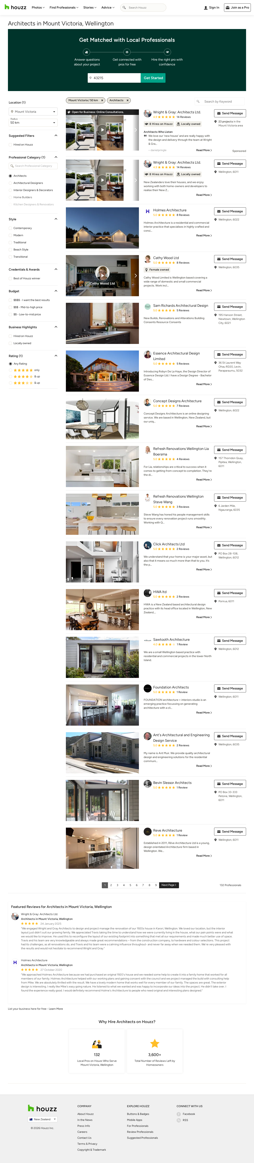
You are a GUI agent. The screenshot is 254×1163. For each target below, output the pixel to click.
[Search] (124, 8)
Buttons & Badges (138, 1114)
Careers (82, 1132)
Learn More (56, 1009)
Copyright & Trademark (91, 1149)
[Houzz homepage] (15, 6)
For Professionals (137, 1126)
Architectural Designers (28, 183)
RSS (185, 1120)
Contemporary (22, 228)
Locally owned (22, 343)
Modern (18, 235)
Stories (88, 7)
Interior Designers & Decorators (33, 190)
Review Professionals (140, 1132)
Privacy (92, 1144)
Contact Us (84, 1138)
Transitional (20, 256)
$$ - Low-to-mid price (27, 314)
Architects (20, 176)
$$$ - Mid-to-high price (27, 307)
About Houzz (85, 1114)
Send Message (232, 113)
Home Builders (22, 197)
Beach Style (20, 249)
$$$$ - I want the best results (31, 300)
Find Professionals (62, 7)
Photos (37, 7)
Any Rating (20, 363)
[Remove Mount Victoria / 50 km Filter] (102, 100)
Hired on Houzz (23, 144)
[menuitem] (38, 7)
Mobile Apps (134, 1120)
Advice (106, 7)
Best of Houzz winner (26, 278)
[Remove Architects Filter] (127, 100)
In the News (84, 1120)
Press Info (83, 1126)
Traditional (19, 242)
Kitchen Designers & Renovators (33, 204)
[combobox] (143, 8)
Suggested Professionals (142, 1138)
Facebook (189, 1114)
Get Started (153, 78)
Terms (81, 1144)
